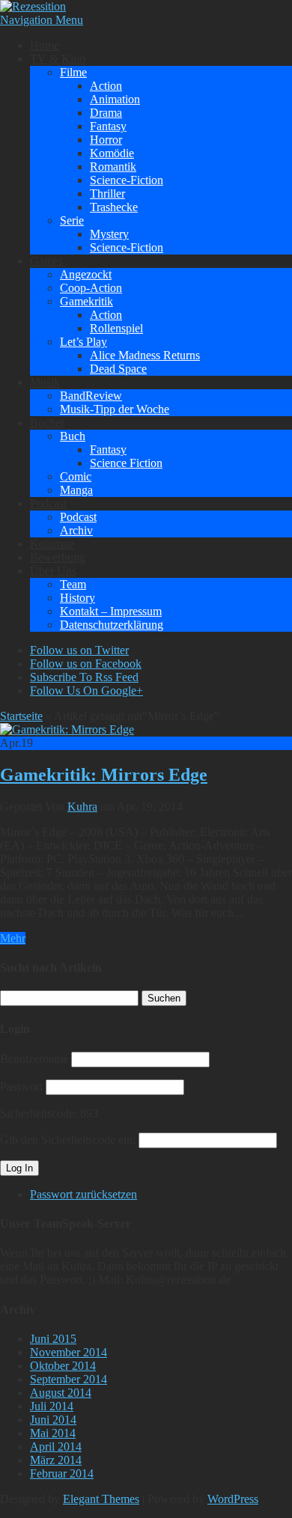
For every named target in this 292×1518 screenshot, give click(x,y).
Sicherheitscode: (38, 1113)
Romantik (113, 166)
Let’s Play (83, 341)
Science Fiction (126, 463)
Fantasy (108, 126)
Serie (72, 220)
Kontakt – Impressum (111, 611)
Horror (106, 139)
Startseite (21, 716)
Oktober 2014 (63, 1365)
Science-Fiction (126, 180)
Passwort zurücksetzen (83, 1194)
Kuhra (82, 806)
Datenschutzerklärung (111, 624)
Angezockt (86, 274)
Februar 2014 (62, 1473)
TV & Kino (57, 58)
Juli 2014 (51, 1406)
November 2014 (68, 1352)
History (77, 597)
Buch (72, 436)
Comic (75, 476)
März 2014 (56, 1460)
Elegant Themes (101, 1499)
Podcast (48, 503)
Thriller (107, 193)
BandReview (91, 395)
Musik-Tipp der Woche (114, 409)
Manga (76, 490)
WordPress (232, 1499)
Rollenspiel (116, 328)
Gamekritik (86, 301)
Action (106, 85)
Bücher (47, 422)
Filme (73, 72)
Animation (115, 99)
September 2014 (68, 1379)
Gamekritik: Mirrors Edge (103, 774)
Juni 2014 (53, 1419)
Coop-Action (91, 287)
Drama (106, 112)
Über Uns (53, 570)
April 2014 (56, 1446)
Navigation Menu (41, 19)
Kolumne (52, 543)
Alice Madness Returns (145, 355)
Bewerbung (57, 557)
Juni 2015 (53, 1338)
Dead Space (118, 368)
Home (44, 45)
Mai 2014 (53, 1433)
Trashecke (114, 207)
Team (73, 584)
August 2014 (60, 1392)
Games (46, 260)
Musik (45, 382)
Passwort (21, 1086)
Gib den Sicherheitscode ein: (68, 1139)
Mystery (109, 234)
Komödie (112, 153)
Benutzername (34, 1058)
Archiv (76, 530)
